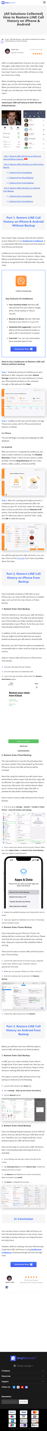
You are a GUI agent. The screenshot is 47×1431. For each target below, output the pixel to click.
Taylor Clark (15, 49)
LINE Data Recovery (15, 39)
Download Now (21, 349)
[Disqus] (23, 1324)
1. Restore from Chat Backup (20, 172)
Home (7, 39)
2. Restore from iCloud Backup (21, 178)
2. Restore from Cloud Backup (21, 201)
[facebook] (14, 1387)
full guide (21, 558)
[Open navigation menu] (44, 3)
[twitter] (18, 1387)
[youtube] (22, 1387)
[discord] (26, 1387)
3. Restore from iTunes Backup (21, 183)
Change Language (24, 1366)
